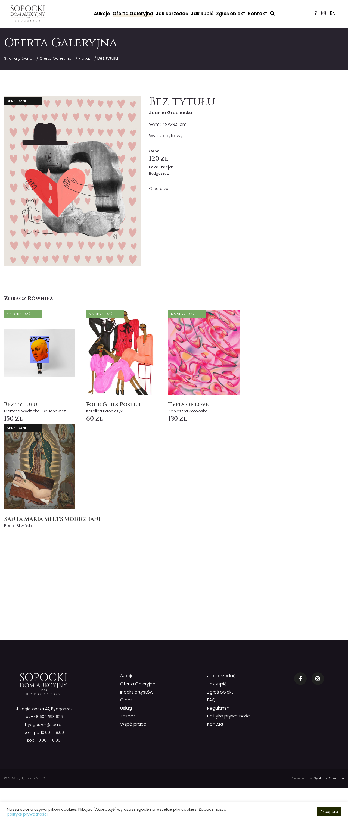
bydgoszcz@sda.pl (43, 724)
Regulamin (218, 708)
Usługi (126, 708)
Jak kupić (202, 13)
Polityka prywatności (229, 716)
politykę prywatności (27, 814)
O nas (126, 700)
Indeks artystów (136, 692)
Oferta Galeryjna (133, 13)
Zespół (127, 716)
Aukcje (102, 13)
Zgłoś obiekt (230, 13)
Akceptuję (329, 811)
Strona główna (18, 58)
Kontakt (257, 13)
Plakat (84, 58)
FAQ (211, 700)
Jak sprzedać (172, 13)
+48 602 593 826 (47, 716)
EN (332, 13)
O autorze (158, 188)
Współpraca (133, 724)
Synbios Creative (329, 778)
